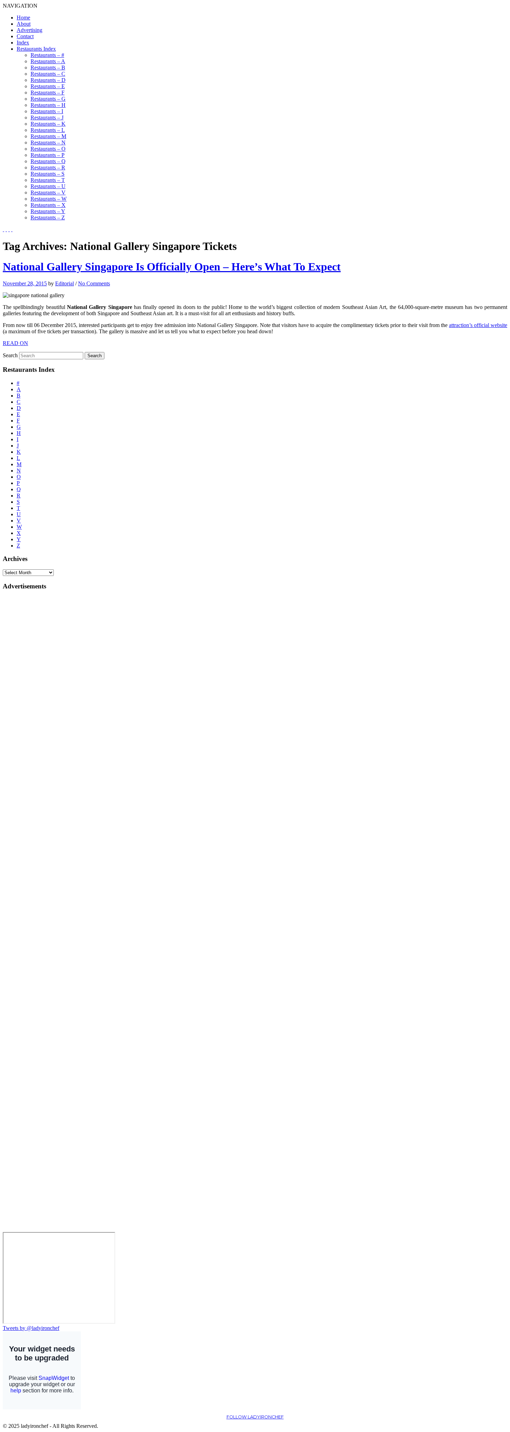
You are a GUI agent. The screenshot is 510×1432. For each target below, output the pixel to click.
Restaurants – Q (48, 161)
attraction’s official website (478, 325)
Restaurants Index (36, 49)
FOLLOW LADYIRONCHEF (255, 1417)
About (24, 24)
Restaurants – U (48, 186)
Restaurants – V (48, 192)
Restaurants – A (48, 61)
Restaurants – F (48, 92)
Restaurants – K (48, 124)
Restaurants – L (48, 130)
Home (23, 17)
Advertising (29, 30)
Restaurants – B (48, 67)
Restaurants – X (48, 205)
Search (10, 355)
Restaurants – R (48, 167)
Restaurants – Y (48, 211)
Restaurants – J (47, 117)
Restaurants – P (48, 155)
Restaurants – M (48, 136)
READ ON (15, 343)
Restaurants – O (48, 149)
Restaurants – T (48, 180)
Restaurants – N (48, 142)
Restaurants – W (49, 199)
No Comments (94, 283)
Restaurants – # (47, 55)
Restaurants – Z (48, 217)
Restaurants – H (48, 105)
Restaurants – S (48, 174)
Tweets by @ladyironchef (31, 1328)
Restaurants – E (48, 86)
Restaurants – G (48, 99)
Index (23, 42)
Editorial (64, 283)
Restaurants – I (47, 111)
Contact (25, 36)
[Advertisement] (30, 701)
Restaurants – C (48, 74)
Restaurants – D (48, 80)
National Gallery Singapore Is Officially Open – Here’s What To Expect (172, 266)
